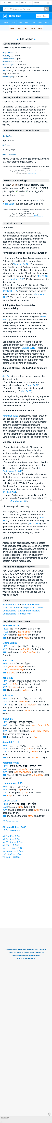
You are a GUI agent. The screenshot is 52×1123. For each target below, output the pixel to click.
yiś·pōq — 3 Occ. (11, 857)
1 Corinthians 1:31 (17, 501)
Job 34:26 (33, 385)
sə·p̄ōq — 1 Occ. (11, 845)
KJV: (5, 635)
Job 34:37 (26, 391)
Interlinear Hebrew (30, 604)
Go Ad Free (4, 1117)
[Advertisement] (26, 912)
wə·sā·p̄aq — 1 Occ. (13, 851)
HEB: (5, 628)
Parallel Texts (25, 613)
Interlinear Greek (11, 604)
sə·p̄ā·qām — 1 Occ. (13, 842)
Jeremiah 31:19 (11, 742)
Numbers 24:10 (21, 264)
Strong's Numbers (12, 607)
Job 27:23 (43, 276)
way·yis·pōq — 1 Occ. (14, 848)
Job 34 (6, 376)
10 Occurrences (11, 821)
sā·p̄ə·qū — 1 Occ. (12, 839)
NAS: (5, 631)
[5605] (3, 506)
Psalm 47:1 (34, 523)
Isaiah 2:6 (8, 719)
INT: (5, 638)
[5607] (49, 506)
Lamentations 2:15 (15, 279)
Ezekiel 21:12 (10, 291)
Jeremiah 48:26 (10, 416)
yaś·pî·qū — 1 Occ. (12, 854)
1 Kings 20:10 (28, 348)
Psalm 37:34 (9, 492)
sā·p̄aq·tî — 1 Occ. (12, 836)
